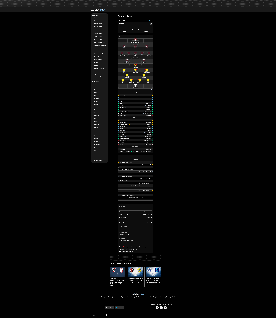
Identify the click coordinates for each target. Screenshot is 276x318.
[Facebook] (165, 307)
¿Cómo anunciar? (181, 315)
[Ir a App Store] (110, 308)
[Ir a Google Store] (119, 308)
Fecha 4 (150, 20)
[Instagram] (161, 307)
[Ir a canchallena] (98, 10)
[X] (157, 307)
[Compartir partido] (151, 24)
